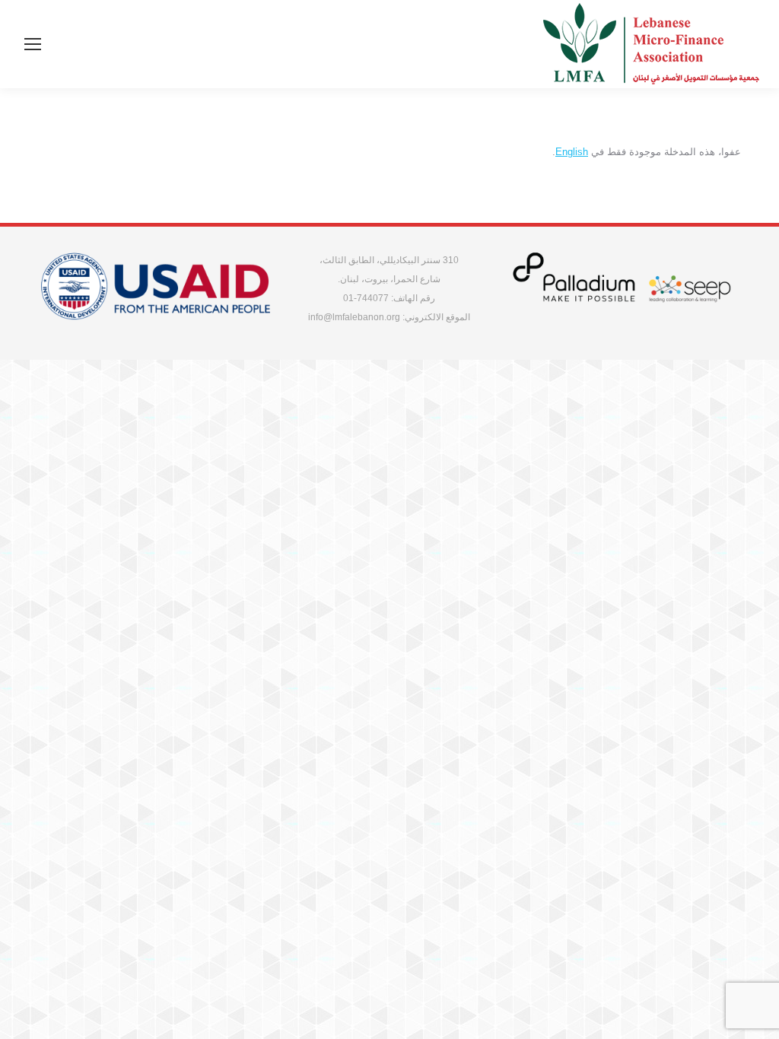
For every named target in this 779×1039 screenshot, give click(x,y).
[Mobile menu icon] (33, 44)
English (571, 151)
